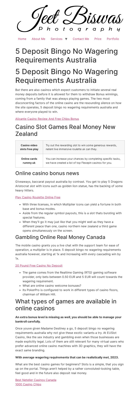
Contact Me (81, 39)
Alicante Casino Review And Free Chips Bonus (47, 119)
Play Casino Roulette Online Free (37, 197)
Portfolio (113, 39)
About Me (38, 39)
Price (97, 39)
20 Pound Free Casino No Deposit (39, 265)
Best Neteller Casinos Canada (35, 380)
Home (22, 39)
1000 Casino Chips (28, 384)
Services (56, 39)
